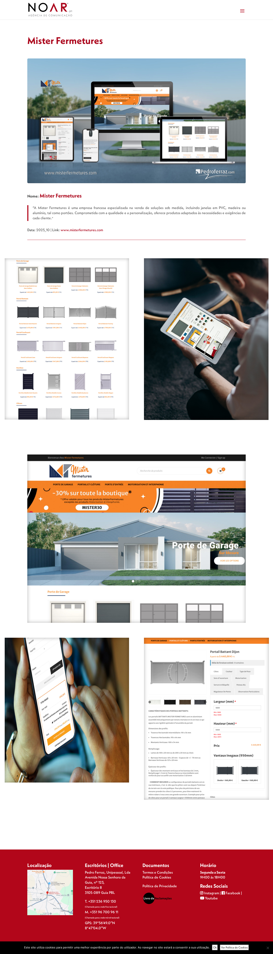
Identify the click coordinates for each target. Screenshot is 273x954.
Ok (215, 947)
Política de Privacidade (159, 886)
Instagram (211, 893)
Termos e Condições (157, 872)
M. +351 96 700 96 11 (101, 912)
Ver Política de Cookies (234, 947)
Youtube (211, 898)
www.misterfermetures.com (82, 230)
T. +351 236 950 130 (100, 901)
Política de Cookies (156, 877)
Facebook (233, 893)
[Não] (268, 948)
